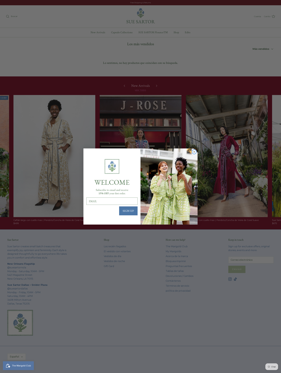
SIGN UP (128, 211)
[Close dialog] (194, 152)
